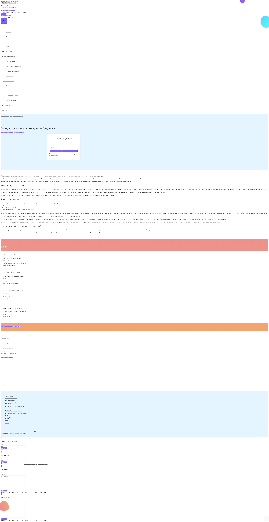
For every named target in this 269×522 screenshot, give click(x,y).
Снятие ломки (9, 86)
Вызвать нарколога (6, 15)
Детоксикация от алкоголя (11, 403)
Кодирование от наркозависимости (15, 90)
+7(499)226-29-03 (5, 5)
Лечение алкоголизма (9, 56)
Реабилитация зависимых (11, 398)
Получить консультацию (7, 132)
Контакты (5, 110)
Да (2, 14)
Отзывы (8, 41)
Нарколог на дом (7, 51)
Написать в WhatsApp (18, 132)
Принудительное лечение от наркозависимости (16, 413)
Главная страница (5, 116)
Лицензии (8, 32)
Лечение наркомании (8, 81)
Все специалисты (17, 326)
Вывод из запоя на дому (12, 61)
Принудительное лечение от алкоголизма (14, 406)
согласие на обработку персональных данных (35, 450)
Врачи (7, 37)
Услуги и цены (7, 105)
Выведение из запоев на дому (16, 116)
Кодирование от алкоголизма (13, 66)
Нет (5, 14)
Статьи (8, 46)
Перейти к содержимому (7, 17)
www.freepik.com (23, 433)
